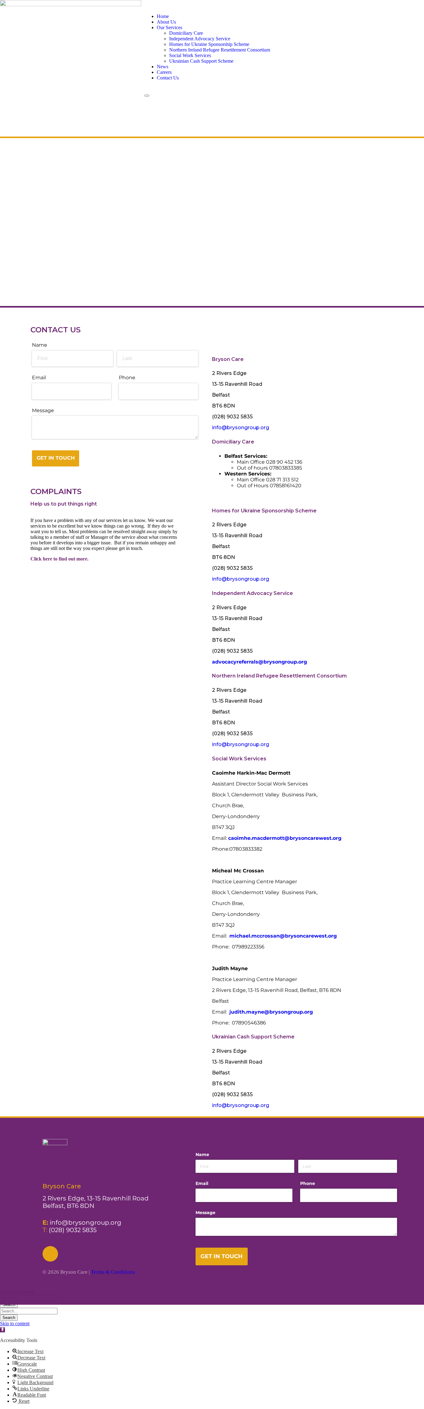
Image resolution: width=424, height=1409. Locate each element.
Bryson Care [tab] (228, 359)
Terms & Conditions (113, 1272)
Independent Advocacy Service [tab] (252, 593)
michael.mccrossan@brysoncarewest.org (283, 936)
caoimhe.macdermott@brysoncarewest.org (284, 838)
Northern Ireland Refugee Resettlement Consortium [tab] (279, 676)
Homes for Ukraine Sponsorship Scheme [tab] (264, 511)
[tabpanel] (305, 400)
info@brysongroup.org (240, 427)
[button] (2, 1329)
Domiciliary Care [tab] (233, 442)
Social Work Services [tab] (239, 759)
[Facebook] (50, 1254)
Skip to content (14, 1323)
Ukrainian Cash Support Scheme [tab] (253, 1037)
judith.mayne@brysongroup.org (271, 1012)
